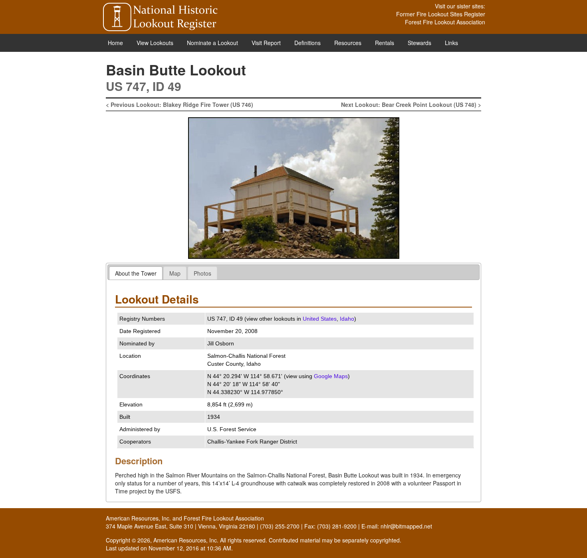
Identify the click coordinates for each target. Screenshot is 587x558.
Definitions (307, 43)
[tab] (136, 273)
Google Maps (331, 376)
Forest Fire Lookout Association (445, 22)
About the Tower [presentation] (136, 273)
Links (451, 43)
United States (320, 318)
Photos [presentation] (202, 273)
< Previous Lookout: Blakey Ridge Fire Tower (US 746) (179, 104)
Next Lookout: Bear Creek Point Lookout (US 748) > (411, 104)
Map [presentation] (174, 273)
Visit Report (266, 43)
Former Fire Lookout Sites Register (440, 14)
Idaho (347, 318)
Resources (347, 43)
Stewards (419, 43)
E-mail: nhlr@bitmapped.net (396, 526)
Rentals (384, 43)
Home (115, 43)
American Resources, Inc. (138, 518)
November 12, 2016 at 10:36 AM (190, 548)
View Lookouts (155, 43)
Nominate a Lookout (212, 43)
